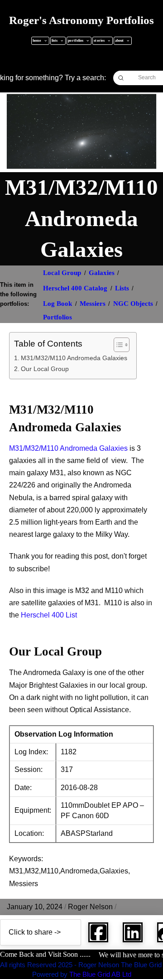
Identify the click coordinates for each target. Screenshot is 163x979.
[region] (81, 901)
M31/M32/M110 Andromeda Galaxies (74, 358)
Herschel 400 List (49, 615)
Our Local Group (45, 368)
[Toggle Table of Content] (117, 344)
